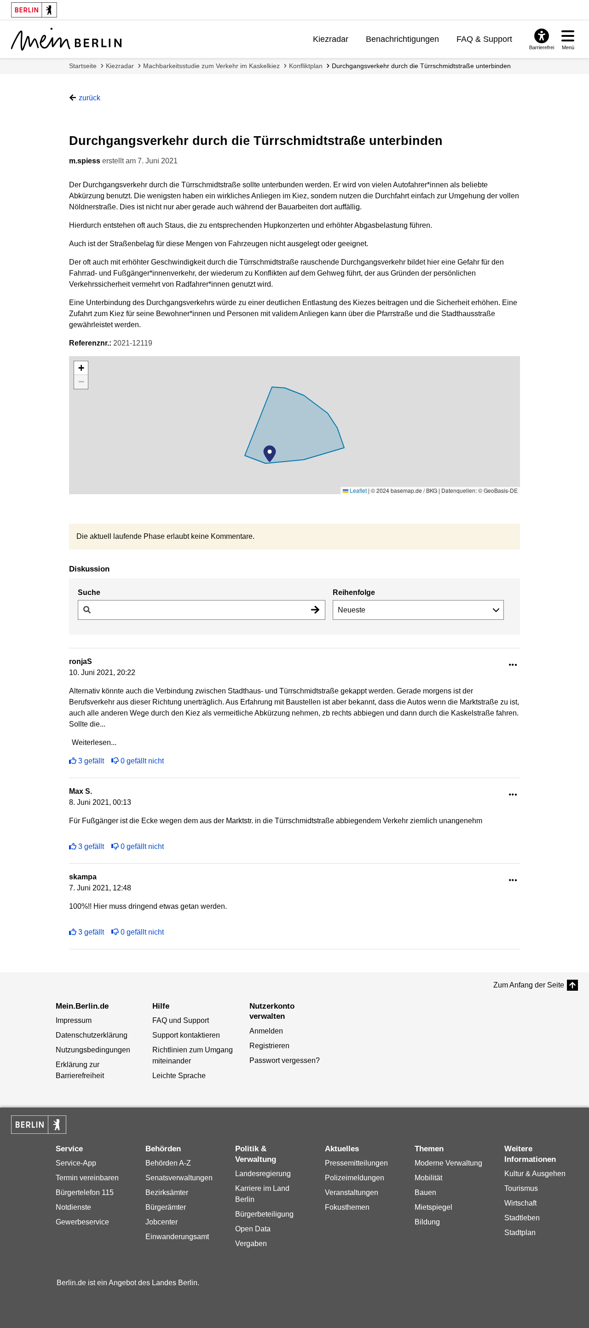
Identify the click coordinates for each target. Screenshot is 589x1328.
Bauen (425, 1192)
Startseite (83, 65)
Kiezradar (330, 39)
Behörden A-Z (168, 1163)
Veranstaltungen (351, 1192)
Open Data (253, 1229)
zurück (89, 98)
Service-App (76, 1163)
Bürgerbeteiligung (264, 1214)
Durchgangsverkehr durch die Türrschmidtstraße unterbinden (421, 65)
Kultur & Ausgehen (535, 1174)
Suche (89, 592)
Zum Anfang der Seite (528, 985)
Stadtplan (520, 1232)
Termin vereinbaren (87, 1178)
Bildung (427, 1222)
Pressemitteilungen (356, 1163)
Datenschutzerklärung (91, 1035)
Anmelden (266, 1031)
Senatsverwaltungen (179, 1178)
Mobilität (428, 1178)
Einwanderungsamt (177, 1237)
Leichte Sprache (179, 1076)
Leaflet (357, 490)
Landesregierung (263, 1174)
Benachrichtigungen (402, 39)
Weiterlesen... (94, 742)
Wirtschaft (520, 1203)
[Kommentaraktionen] (513, 665)
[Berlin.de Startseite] (38, 1124)
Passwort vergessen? (284, 1060)
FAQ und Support (180, 1020)
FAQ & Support (484, 39)
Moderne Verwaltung (448, 1163)
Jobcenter (161, 1222)
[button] (270, 453)
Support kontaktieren (186, 1035)
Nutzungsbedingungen (93, 1050)
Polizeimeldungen (354, 1178)
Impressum (74, 1020)
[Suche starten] (315, 610)
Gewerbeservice (82, 1222)
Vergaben (251, 1243)
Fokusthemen (347, 1207)
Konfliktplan (306, 65)
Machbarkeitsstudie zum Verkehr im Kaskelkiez (211, 65)
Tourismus (521, 1188)
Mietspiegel (433, 1207)
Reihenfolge (354, 592)
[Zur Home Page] (66, 39)
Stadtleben (522, 1218)
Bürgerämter (165, 1207)
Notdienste (73, 1207)
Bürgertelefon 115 (85, 1192)
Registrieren (269, 1046)
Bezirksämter (166, 1192)
